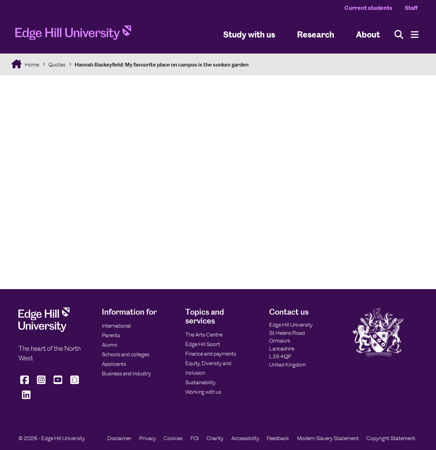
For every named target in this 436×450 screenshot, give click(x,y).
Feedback (278, 438)
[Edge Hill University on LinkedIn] (26, 399)
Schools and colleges (125, 354)
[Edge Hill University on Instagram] (41, 384)
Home (31, 64)
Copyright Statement (390, 438)
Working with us (203, 392)
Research (315, 34)
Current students (368, 7)
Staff (411, 7)
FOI (194, 438)
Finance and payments (210, 353)
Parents (111, 335)
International (116, 325)
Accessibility (245, 438)
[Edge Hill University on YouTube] (58, 384)
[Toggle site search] (398, 34)
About (368, 34)
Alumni (109, 345)
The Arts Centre (203, 334)
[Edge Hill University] (43, 330)
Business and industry (126, 373)
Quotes (56, 64)
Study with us (249, 34)
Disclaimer (119, 438)
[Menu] (415, 34)
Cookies (173, 438)
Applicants (114, 364)
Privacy (147, 438)
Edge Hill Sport (202, 344)
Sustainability (200, 382)
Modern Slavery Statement (328, 438)
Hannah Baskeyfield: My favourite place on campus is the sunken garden (162, 64)
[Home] (73, 35)
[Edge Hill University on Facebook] (25, 384)
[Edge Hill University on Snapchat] (74, 384)
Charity (214, 438)
